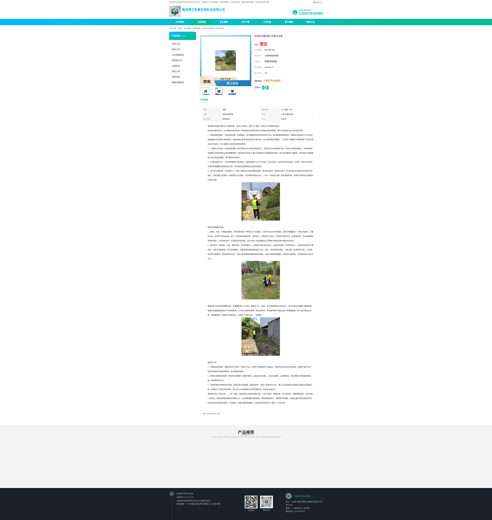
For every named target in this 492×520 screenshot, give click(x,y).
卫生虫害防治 (178, 55)
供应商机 (202, 22)
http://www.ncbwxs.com (211, 414)
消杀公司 (176, 71)
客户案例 (289, 22)
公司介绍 (245, 22)
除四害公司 (177, 60)
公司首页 (180, 22)
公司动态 (267, 22)
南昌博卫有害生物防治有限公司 (188, 501)
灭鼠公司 (176, 44)
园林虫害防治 (178, 82)
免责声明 (199, 504)
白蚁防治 (176, 66)
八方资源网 (190, 504)
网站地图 (216, 504)
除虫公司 (176, 49)
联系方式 (311, 22)
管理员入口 (207, 504)
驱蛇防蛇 (196, 28)
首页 (180, 28)
